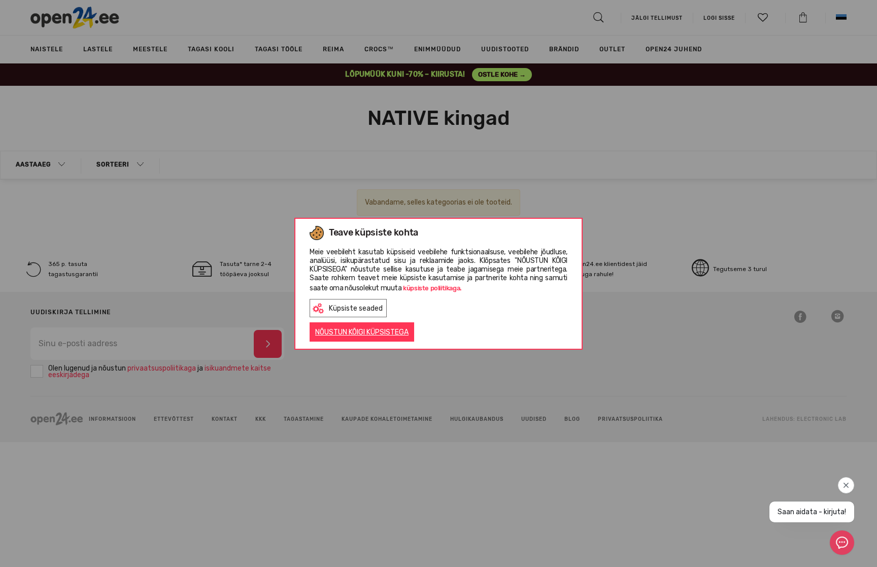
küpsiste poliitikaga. (432, 288)
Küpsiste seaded (356, 308)
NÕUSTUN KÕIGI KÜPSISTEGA (362, 332)
